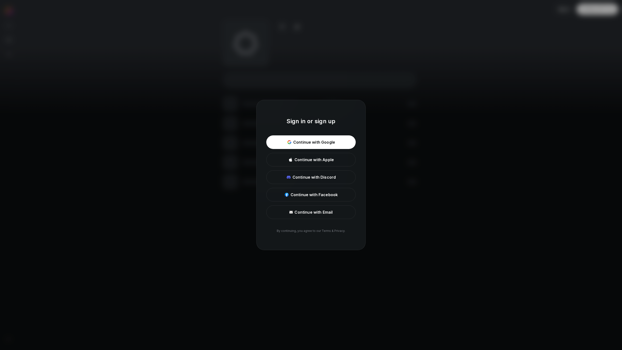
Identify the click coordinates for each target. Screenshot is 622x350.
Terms (326, 231)
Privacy (339, 231)
